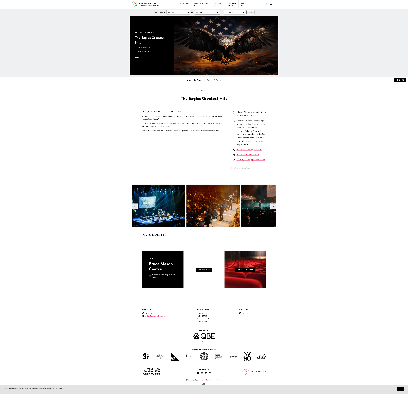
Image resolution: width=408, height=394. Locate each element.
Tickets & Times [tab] (214, 80)
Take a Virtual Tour (245, 270)
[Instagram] (202, 373)
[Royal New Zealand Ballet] (261, 356)
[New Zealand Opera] (233, 356)
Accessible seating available (249, 149)
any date (199, 12)
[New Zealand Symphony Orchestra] (247, 356)
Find (250, 12)
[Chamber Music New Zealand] (189, 356)
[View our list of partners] (204, 336)
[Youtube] (210, 373)
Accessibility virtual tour (248, 154)
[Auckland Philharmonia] (160, 356)
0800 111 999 (246, 313)
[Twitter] (206, 373)
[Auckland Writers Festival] (175, 356)
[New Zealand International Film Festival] (218, 356)
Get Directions (204, 270)
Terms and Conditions (217, 380)
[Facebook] (198, 373)
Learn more (58, 389)
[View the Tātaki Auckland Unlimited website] (152, 371)
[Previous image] (135, 206)
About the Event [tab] (194, 80)
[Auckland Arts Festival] (146, 356)
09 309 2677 (149, 313)
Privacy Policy (204, 380)
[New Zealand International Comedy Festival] (204, 356)
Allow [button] (400, 389)
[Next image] (273, 206)
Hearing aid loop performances (251, 159)
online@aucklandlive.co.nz (155, 316)
